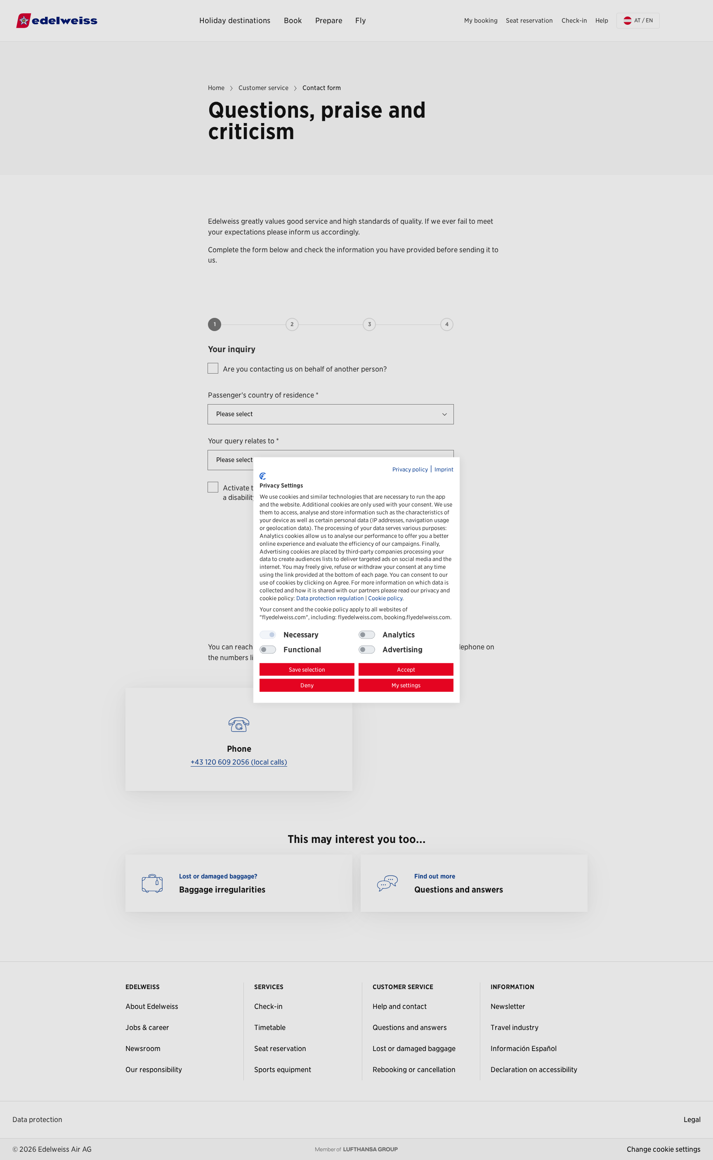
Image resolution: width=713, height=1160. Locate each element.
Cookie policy (385, 597)
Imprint (443, 469)
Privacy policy (410, 469)
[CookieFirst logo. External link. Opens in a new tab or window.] (263, 476)
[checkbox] (367, 634)
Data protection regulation (330, 597)
